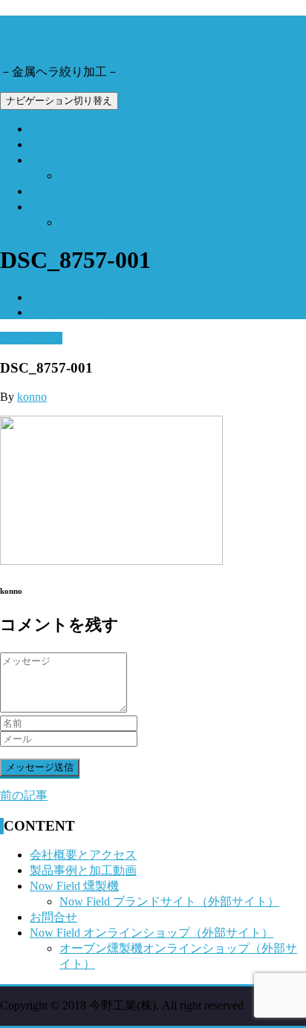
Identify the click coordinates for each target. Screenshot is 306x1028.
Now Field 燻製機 (74, 160)
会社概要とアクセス (83, 128)
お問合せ (53, 191)
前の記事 (24, 795)
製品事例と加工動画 (83, 144)
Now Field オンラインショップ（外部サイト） (151, 206)
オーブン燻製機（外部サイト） (142, 222)
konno (32, 396)
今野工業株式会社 (95, 31)
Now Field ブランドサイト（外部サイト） (169, 175)
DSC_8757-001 (67, 312)
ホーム (47, 297)
